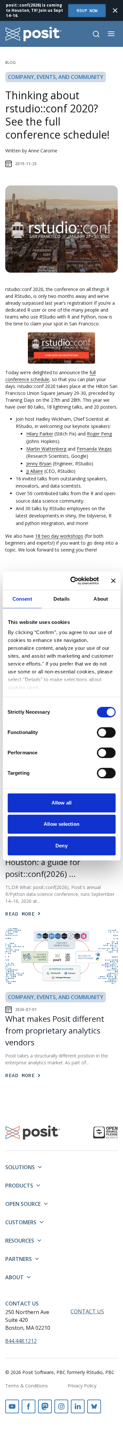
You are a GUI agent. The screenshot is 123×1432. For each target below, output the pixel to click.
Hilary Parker (39, 434)
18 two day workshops (59, 536)
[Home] (33, 34)
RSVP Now (86, 10)
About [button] (14, 1277)
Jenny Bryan (38, 463)
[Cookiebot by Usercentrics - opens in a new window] (73, 580)
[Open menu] (111, 33)
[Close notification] (115, 10)
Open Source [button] (23, 1204)
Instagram (61, 1406)
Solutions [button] (20, 1167)
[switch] (106, 732)
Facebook (28, 1406)
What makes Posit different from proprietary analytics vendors (54, 1030)
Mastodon (45, 1406)
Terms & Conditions (26, 1386)
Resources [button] (19, 1240)
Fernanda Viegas (94, 449)
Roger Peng (99, 434)
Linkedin (78, 1406)
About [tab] (100, 599)
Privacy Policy (82, 1386)
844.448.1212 (21, 1341)
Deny (61, 845)
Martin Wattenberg (46, 449)
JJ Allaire (34, 471)
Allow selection (61, 824)
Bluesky (94, 1406)
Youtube (12, 1406)
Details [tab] (61, 599)
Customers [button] (20, 1222)
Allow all (61, 802)
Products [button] (19, 1185)
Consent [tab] (22, 599)
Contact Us (22, 1303)
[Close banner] (113, 580)
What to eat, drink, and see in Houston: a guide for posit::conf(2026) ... (58, 862)
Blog (10, 62)
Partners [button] (18, 1259)
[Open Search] (96, 34)
